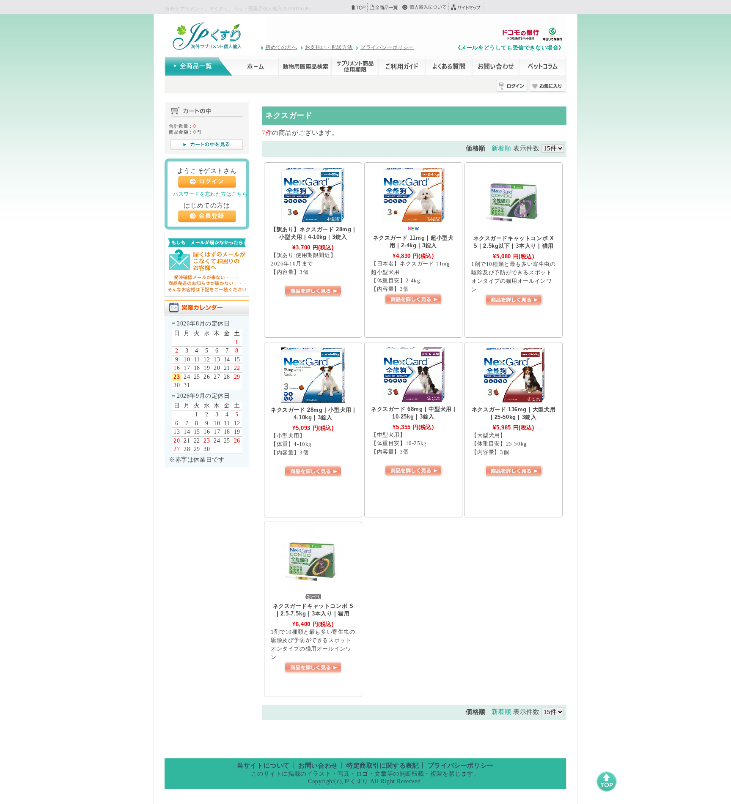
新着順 (501, 148)
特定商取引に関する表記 (382, 765)
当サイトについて (263, 765)
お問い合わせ (318, 765)
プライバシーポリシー (387, 47)
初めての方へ (281, 47)
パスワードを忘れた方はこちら (210, 194)
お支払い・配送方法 (329, 47)
